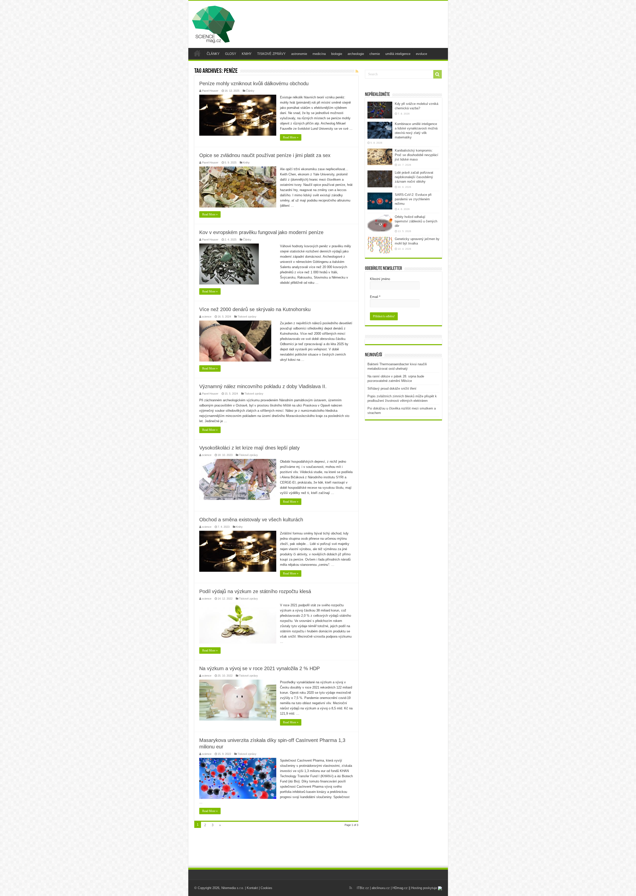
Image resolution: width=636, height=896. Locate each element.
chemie (374, 54)
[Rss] (351, 888)
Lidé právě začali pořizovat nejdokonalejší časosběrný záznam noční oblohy (414, 177)
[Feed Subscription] (357, 71)
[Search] (437, 74)
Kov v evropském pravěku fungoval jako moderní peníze (261, 232)
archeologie (356, 54)
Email (375, 297)
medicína (319, 54)
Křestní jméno (380, 279)
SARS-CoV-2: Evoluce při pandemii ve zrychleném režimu (413, 199)
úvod (197, 53)
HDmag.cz (400, 888)
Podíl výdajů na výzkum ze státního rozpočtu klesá (255, 591)
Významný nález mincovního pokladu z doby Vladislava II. (263, 386)
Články (250, 90)
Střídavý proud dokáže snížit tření (391, 388)
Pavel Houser (210, 90)
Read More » (290, 137)
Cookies (266, 888)
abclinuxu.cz (381, 888)
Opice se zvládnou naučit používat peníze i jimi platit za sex (264, 155)
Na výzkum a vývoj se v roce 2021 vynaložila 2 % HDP (259, 668)
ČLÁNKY (213, 54)
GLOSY (230, 54)
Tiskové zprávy (247, 316)
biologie (336, 54)
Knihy (246, 162)
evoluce (421, 54)
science (206, 316)
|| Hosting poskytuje (423, 888)
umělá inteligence (397, 54)
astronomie (299, 54)
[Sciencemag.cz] (213, 23)
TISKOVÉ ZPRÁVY (271, 54)
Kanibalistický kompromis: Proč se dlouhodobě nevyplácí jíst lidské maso (416, 155)
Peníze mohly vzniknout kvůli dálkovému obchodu (254, 83)
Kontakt (252, 888)
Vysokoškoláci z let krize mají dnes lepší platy (249, 447)
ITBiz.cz (363, 888)
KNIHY (247, 54)
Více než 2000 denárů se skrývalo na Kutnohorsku (255, 309)
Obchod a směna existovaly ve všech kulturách (251, 519)
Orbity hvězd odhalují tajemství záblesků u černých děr (416, 221)
